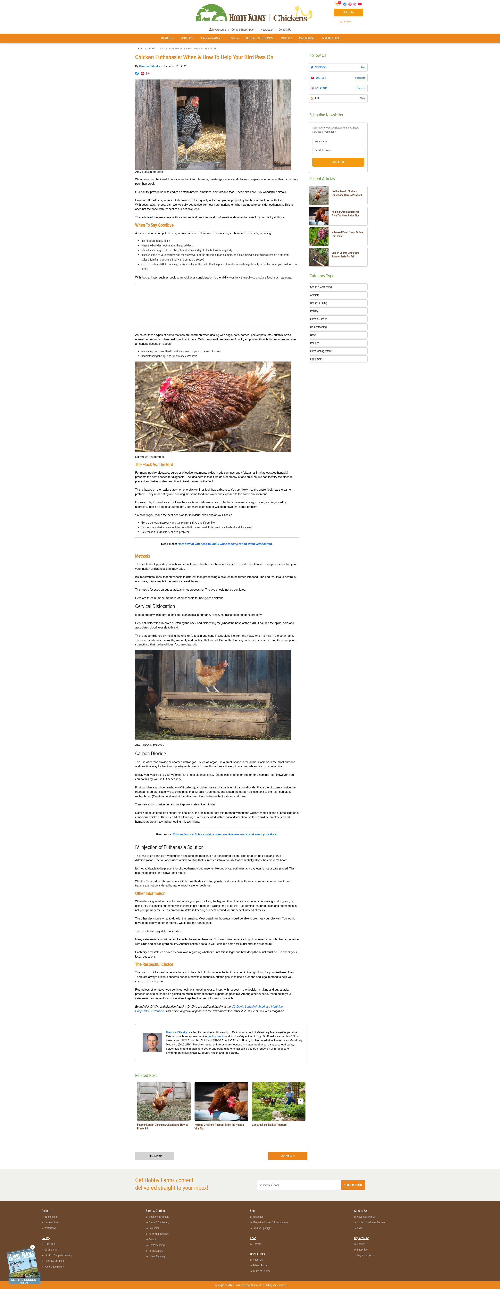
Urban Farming (157, 1256)
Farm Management (159, 1233)
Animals (166, 38)
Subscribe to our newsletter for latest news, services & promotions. (335, 129)
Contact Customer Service (371, 1222)
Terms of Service (262, 1271)
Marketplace (330, 38)
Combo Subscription (243, 30)
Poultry (186, 38)
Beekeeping (51, 1216)
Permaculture (156, 1250)
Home (140, 48)
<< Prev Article (154, 1156)
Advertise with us (366, 1216)
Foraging (153, 1239)
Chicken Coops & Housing (58, 1255)
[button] (301, 1101)
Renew (361, 1244)
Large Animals (52, 1222)
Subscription (353, 1185)
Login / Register (365, 1255)
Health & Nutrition (54, 1261)
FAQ (359, 1228)
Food (233, 38)
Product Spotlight (262, 1228)
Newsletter (267, 30)
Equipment (154, 1228)
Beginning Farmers (159, 1216)
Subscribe (348, 12)
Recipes (257, 1244)
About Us (258, 1259)
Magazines (306, 38)
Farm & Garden (210, 38)
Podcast (286, 38)
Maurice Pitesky (150, 66)
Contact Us (285, 30)
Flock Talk (50, 1244)
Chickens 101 (52, 1249)
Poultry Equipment (54, 1266)
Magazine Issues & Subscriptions (270, 1222)
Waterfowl (50, 1228)
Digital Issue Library (259, 38)
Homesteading (157, 1245)
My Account (219, 30)
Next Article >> (288, 1156)
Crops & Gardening (159, 1222)
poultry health (216, 1036)
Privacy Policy (260, 1265)
